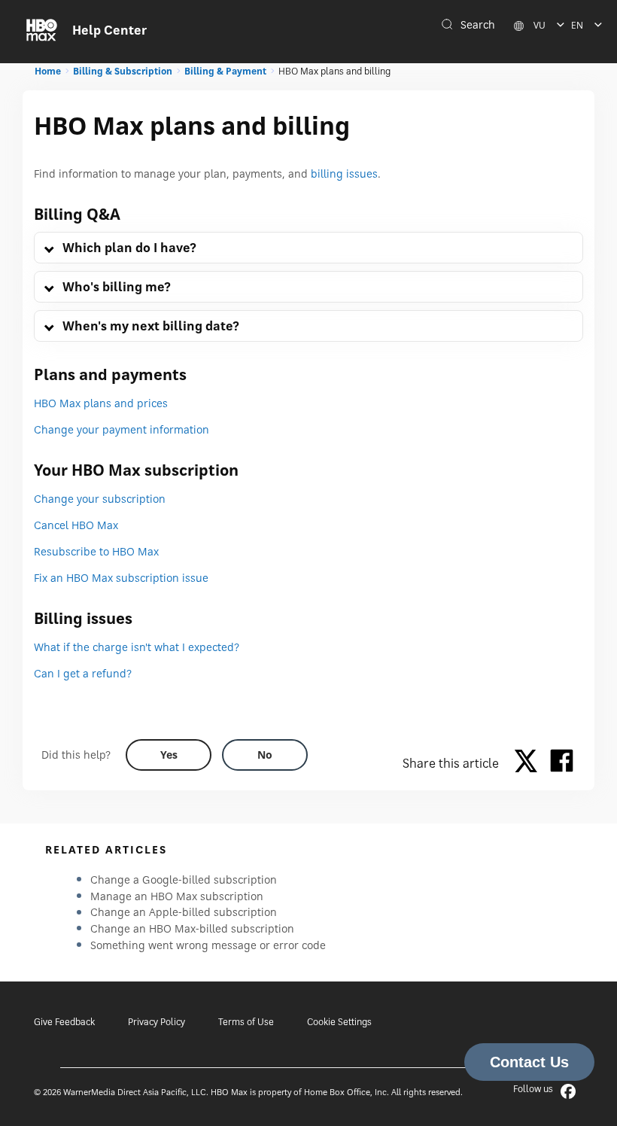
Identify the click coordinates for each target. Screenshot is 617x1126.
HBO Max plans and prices (101, 403)
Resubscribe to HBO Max (96, 551)
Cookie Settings (339, 1021)
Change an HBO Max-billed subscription (192, 928)
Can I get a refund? (83, 673)
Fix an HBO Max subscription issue (121, 578)
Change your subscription (100, 498)
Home (48, 71)
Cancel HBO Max (76, 525)
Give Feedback (64, 1021)
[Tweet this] (530, 763)
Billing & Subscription (122, 71)
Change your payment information (121, 429)
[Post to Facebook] (562, 763)
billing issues (344, 173)
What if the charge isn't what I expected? (136, 647)
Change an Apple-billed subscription (183, 912)
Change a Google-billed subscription (183, 879)
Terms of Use (246, 1021)
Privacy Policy (156, 1021)
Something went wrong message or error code (208, 945)
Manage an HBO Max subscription (176, 896)
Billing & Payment (225, 71)
